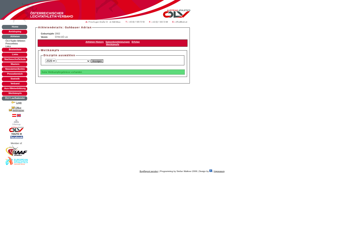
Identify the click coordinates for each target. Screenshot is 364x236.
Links (8, 46)
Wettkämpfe (15, 93)
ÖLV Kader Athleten (15, 41)
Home (15, 26)
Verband (15, 83)
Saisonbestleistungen (118, 42)
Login (19, 102)
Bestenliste (15, 49)
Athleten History (95, 42)
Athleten (15, 36)
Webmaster (18, 110)
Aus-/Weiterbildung (15, 88)
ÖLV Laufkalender (15, 98)
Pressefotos (11, 43)
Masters (15, 64)
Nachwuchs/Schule (15, 59)
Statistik (15, 78)
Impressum (219, 171)
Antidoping (15, 31)
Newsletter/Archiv (15, 69)
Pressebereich (15, 73)
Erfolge (136, 42)
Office (18, 107)
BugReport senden (149, 171)
